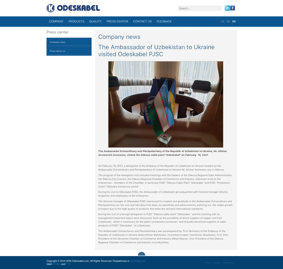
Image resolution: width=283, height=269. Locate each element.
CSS (68, 264)
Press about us (57, 51)
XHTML (56, 264)
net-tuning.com (138, 261)
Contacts (217, 263)
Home (208, 263)
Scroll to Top (141, 254)
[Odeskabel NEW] (73, 8)
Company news (57, 42)
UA (223, 21)
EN (234, 21)
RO (229, 21)
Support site (228, 263)
